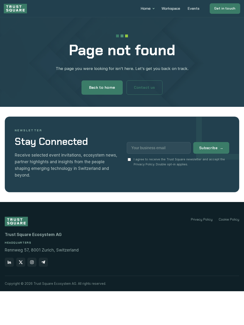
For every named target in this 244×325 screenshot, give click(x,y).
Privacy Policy (202, 219)
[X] (20, 262)
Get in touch (224, 8)
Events (193, 8)
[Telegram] (43, 262)
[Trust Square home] (15, 8)
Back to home (102, 87)
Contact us (144, 87)
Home (146, 8)
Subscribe (211, 148)
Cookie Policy (229, 219)
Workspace (171, 8)
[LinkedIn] (9, 262)
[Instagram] (31, 262)
